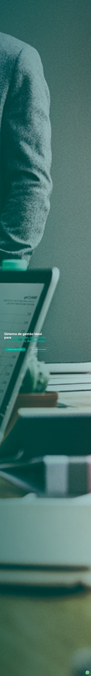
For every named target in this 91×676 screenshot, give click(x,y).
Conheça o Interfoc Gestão (14, 349)
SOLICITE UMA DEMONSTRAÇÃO (39, 349)
